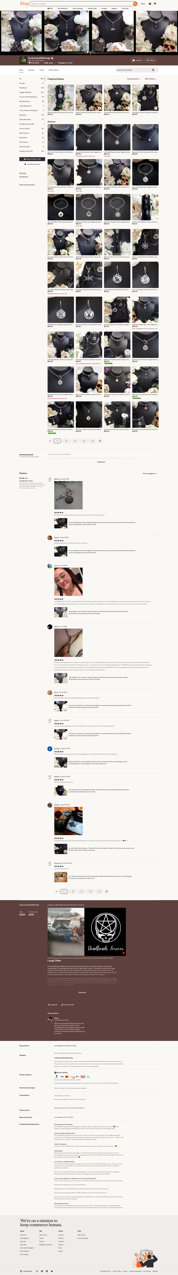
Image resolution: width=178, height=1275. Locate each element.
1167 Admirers (23, 177)
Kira (55, 692)
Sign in (143, 4)
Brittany (56, 776)
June (55, 565)
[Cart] (154, 3)
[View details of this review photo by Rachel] (68, 495)
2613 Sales (22, 173)
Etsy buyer (57, 863)
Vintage (104, 8)
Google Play (43, 1261)
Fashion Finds (92, 8)
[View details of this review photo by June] (68, 582)
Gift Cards (125, 8)
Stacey (56, 537)
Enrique (56, 748)
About (41, 70)
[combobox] (81, 3)
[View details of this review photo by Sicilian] (68, 821)
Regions (155, 1271)
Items (21, 70)
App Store (27, 1261)
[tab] (32, 79)
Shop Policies (54, 70)
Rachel (56, 479)
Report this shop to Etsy (27, 184)
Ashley (56, 720)
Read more (101, 462)
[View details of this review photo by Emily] (68, 643)
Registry (114, 8)
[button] (137, 60)
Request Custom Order (33, 159)
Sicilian (56, 805)
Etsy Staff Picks (63, 8)
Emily (56, 626)
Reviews (31, 70)
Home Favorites (78, 8)
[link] (50, 440)
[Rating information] (29, 63)
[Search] (135, 3)
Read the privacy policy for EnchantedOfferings (69, 1108)
